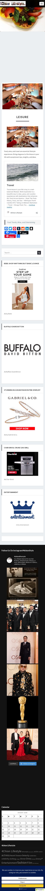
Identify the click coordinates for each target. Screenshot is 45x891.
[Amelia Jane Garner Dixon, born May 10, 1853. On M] (22, 583)
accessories (31, 852)
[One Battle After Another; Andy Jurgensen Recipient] (22, 615)
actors (41, 852)
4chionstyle (25, 852)
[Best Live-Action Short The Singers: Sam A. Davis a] (22, 712)
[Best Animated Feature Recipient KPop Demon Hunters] (22, 744)
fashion (22, 862)
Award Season (16, 855)
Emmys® (39, 859)
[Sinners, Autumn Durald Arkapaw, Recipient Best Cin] (22, 648)
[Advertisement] (22, 59)
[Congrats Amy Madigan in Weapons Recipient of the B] (22, 680)
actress (6, 855)
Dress (28, 858)
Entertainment (9, 862)
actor (36, 851)
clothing (13, 859)
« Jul (3, 839)
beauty (25, 855)
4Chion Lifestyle (11, 851)
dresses (33, 859)
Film (29, 862)
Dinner (23, 858)
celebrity (5, 858)
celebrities (33, 856)
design (18, 859)
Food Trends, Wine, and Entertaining (21, 222)
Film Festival (36, 863)
